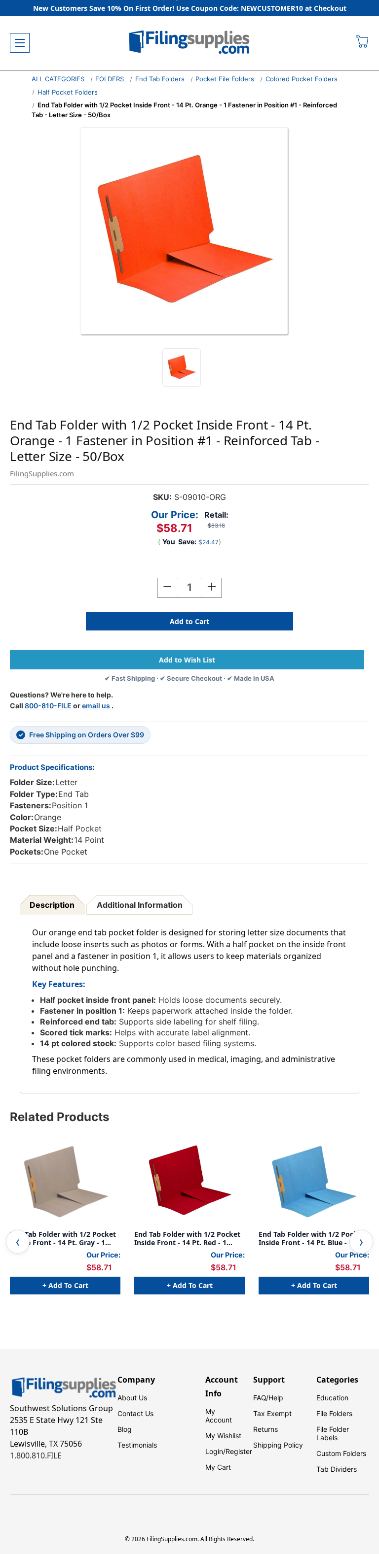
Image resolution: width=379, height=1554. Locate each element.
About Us (132, 1397)
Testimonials (137, 1445)
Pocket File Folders (224, 79)
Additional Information (140, 905)
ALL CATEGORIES (58, 79)
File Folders (334, 1413)
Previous (18, 1242)
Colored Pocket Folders (301, 79)
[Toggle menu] (20, 43)
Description (52, 905)
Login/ (215, 1451)
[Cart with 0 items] (362, 42)
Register (239, 1451)
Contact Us (135, 1413)
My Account (218, 1415)
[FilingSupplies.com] (189, 43)
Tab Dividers (336, 1469)
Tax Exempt (272, 1413)
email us (97, 705)
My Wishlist (223, 1435)
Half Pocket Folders (68, 92)
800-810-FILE (49, 705)
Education (332, 1397)
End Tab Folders (160, 79)
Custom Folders (341, 1453)
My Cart (218, 1467)
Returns (265, 1429)
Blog (124, 1429)
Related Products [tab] (59, 1117)
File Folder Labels (332, 1433)
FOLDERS (109, 79)
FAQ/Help (268, 1397)
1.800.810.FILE (36, 1455)
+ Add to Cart (65, 1285)
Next (361, 1242)
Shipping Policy (278, 1445)
